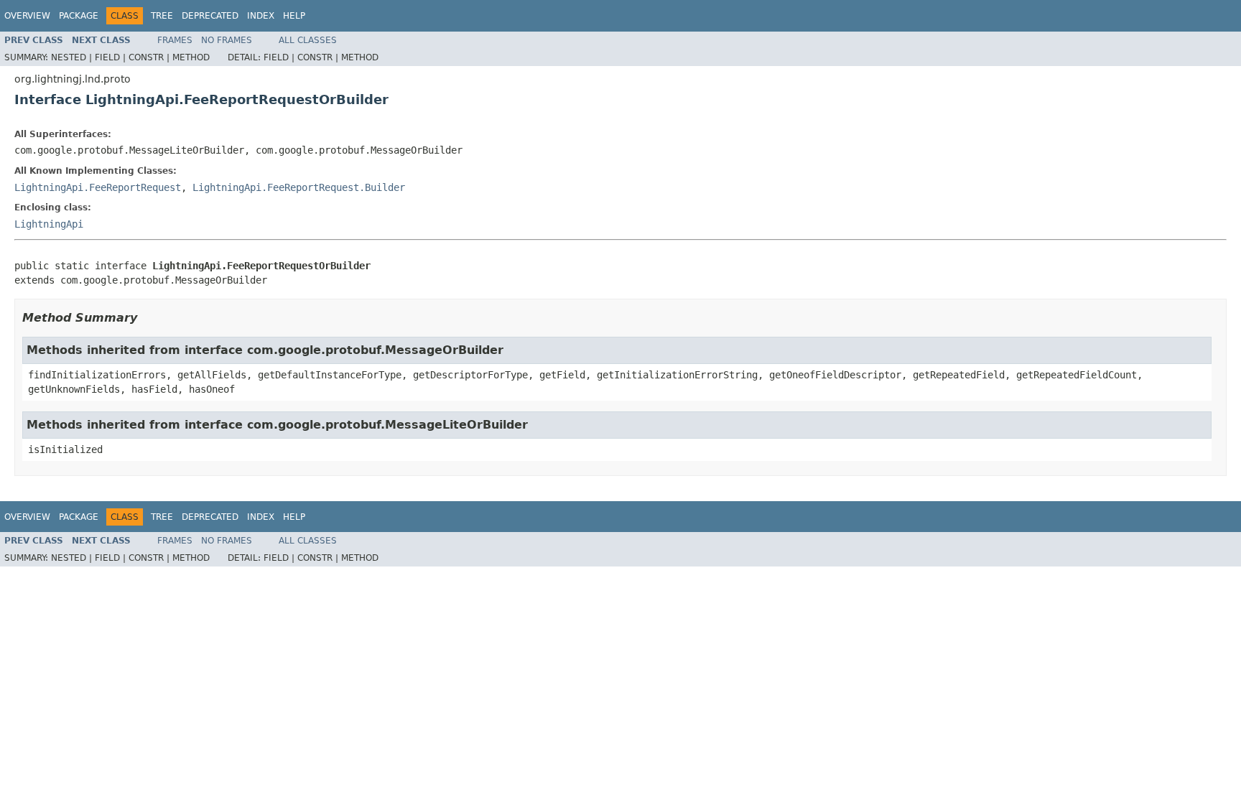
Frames (174, 40)
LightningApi (48, 224)
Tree (162, 16)
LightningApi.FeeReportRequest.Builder (298, 187)
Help (294, 16)
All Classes (308, 40)
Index (260, 16)
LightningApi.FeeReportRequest (97, 187)
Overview (27, 16)
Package (78, 16)
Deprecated (210, 16)
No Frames (226, 40)
